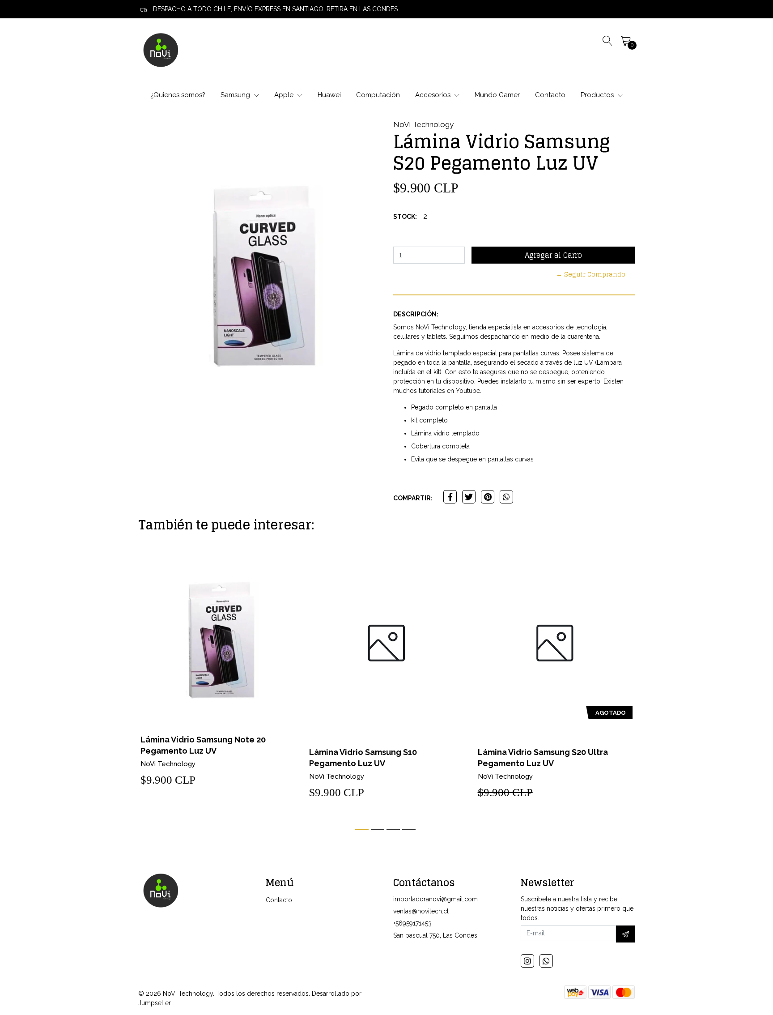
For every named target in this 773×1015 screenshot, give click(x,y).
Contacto (550, 95)
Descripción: (415, 314)
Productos (598, 95)
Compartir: (413, 498)
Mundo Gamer (497, 95)
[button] (362, 829)
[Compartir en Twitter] (469, 496)
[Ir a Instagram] (527, 961)
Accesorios (433, 95)
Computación (378, 95)
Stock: (405, 216)
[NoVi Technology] (160, 49)
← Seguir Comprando (590, 274)
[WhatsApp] (546, 961)
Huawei (329, 95)
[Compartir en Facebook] (450, 496)
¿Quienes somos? (177, 95)
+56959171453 (412, 923)
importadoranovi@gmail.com (435, 899)
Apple (284, 95)
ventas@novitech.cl (421, 911)
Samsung (236, 95)
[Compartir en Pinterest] (487, 496)
